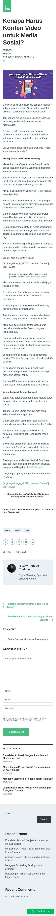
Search (9, 813)
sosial (17, 530)
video (27, 530)
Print (9, 552)
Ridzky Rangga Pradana (20, 57)
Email (23, 552)
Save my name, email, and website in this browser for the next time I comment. (24, 719)
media (7, 530)
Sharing (7, 53)
